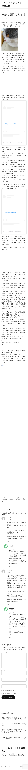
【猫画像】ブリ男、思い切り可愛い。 (20, 499)
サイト (3, 683)
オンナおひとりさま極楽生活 (11, 4)
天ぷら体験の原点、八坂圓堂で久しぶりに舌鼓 (10, 738)
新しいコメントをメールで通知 (10, 690)
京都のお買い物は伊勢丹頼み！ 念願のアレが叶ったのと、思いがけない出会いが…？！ (11, 731)
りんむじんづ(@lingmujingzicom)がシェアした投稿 (15, 142)
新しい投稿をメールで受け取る (10, 693)
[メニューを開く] (26, 4)
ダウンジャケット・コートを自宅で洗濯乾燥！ (7, 499)
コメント (4, 652)
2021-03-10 (9, 517)
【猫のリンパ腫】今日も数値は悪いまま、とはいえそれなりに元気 (11, 717)
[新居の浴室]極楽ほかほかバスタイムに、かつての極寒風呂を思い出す (13, 165)
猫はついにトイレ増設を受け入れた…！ (10, 724)
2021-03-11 (9, 570)
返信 (8, 541)
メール (3, 677)
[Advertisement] (14, 84)
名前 (3, 670)
